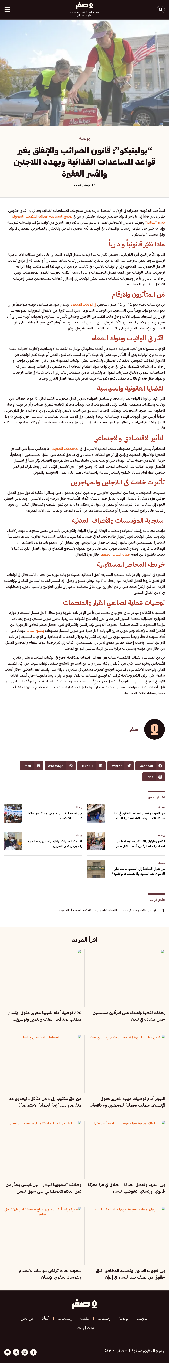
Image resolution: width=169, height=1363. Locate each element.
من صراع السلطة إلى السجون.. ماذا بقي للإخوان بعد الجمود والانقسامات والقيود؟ (138, 871)
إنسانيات (65, 1318)
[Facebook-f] (33, 1352)
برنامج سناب (35, 630)
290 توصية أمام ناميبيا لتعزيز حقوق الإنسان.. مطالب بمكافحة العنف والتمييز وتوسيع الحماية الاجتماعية (43, 1019)
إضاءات (104, 1318)
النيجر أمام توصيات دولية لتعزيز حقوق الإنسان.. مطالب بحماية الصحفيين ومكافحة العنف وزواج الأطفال (128, 1105)
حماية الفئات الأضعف (115, 554)
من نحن (27, 1318)
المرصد (143, 1318)
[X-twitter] (16, 1352)
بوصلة (84, 138)
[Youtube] (7, 1352)
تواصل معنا (84, 1328)
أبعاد (45, 1318)
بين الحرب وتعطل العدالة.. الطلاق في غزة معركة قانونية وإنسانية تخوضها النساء (139, 816)
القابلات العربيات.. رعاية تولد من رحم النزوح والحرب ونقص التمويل (55, 844)
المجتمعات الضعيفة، (65, 448)
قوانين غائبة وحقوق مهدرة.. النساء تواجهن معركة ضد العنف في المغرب (108, 910)
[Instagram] (24, 1352)
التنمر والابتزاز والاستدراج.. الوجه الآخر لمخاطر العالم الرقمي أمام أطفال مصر (140, 844)
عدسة (84, 1318)
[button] (150, 765)
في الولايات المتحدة (84, 304)
